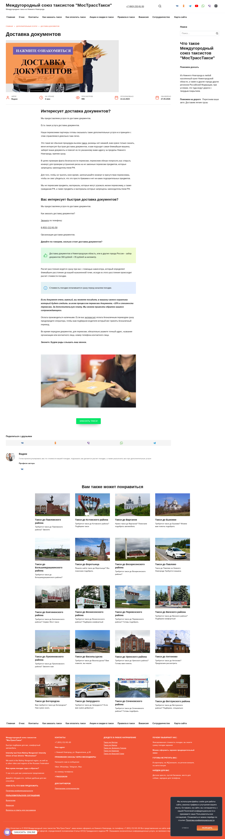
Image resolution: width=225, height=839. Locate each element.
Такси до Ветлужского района (172, 701)
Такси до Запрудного (87, 701)
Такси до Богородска (47, 701)
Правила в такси (126, 17)
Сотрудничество (161, 17)
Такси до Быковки (165, 519)
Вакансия (144, 17)
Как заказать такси (52, 17)
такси (84, 143)
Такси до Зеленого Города (115, 748)
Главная (11, 17)
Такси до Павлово (165, 564)
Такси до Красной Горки (114, 754)
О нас (22, 17)
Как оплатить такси (76, 17)
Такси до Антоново (166, 656)
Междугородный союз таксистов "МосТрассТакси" (59, 5)
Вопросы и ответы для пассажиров (21, 810)
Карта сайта (180, 17)
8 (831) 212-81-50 (49, 227)
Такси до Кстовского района (91, 519)
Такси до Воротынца (87, 564)
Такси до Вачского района (170, 612)
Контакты (34, 17)
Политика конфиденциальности (200, 820)
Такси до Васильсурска (88, 656)
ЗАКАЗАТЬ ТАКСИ (88, 421)
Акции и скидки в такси (102, 17)
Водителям (10, 800)
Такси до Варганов (126, 519)
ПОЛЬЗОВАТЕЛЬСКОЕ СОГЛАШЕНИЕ (23, 795)
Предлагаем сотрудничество (67, 788)
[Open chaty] (7, 832)
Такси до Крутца (110, 742)
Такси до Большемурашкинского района (48, 567)
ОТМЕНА (185, 828)
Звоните (45, 220)
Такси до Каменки (111, 751)
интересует (90, 317)
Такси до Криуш (110, 745)
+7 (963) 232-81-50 (135, 6)
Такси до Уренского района (131, 656)
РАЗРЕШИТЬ (207, 828)
